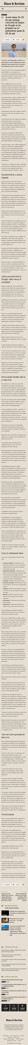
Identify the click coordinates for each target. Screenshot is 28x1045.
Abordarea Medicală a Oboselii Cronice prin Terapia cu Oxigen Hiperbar (13, 965)
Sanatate (3, 981)
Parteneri (22, 1035)
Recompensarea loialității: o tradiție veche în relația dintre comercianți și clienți (13, 951)
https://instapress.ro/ (14, 1035)
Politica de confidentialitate (9, 1039)
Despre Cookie (16, 1037)
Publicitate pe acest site (11, 1040)
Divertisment (8, 12)
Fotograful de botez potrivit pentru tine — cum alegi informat (17, 920)
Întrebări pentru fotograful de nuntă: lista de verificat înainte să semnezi (18, 913)
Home (2, 12)
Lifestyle (3, 988)
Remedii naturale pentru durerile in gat (12, 979)
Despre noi (10, 1037)
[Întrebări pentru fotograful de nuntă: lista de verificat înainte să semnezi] (5, 913)
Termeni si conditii (19, 1039)
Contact (19, 1040)
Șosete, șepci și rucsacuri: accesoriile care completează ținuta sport (11, 955)
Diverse (3, 994)
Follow (14, 1004)
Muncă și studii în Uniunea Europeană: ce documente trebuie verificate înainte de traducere (13, 969)
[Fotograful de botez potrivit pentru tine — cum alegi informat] (5, 920)
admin (7, 981)
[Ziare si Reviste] (14, 3)
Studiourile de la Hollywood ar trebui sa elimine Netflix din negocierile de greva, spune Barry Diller (7, 897)
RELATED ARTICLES (11, 906)
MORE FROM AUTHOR (12, 908)
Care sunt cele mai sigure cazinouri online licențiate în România (13, 960)
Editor (7, 988)
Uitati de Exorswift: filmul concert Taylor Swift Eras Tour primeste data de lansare (21, 897)
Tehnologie (4, 1000)
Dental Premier (6, 1035)
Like (5, 1004)
